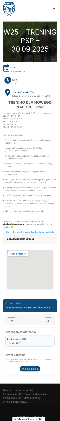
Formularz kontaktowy (15, 401)
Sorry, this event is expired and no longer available (30, 232)
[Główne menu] (54, 9)
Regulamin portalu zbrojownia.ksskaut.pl (25, 394)
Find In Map (31, 368)
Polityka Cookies (12, 397)
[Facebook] (30, 409)
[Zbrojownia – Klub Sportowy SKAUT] (9, 9)
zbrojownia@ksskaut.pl (13, 224)
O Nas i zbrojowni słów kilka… (19, 390)
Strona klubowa (32, 397)
